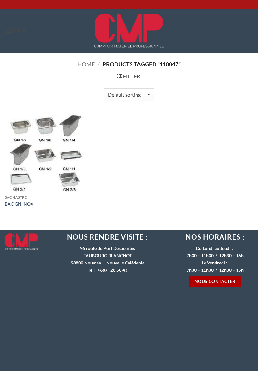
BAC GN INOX (19, 204)
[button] (16, 30)
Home (86, 64)
